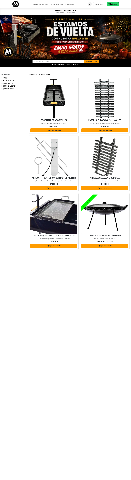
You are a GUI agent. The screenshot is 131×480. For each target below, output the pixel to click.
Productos (33, 75)
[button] (91, 61)
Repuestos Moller (7, 89)
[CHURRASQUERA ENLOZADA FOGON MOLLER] (53, 214)
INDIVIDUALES (7, 83)
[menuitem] (36, 4)
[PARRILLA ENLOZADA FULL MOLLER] (104, 98)
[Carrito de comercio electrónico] (90, 4)
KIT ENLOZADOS (7, 81)
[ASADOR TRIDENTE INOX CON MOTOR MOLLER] (53, 156)
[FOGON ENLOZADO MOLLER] (53, 98)
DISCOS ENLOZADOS (9, 86)
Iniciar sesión (99, 4)
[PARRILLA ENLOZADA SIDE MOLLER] (104, 156)
